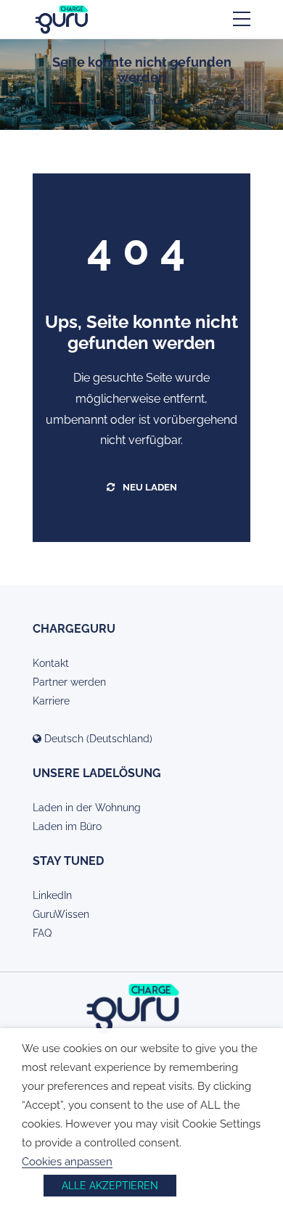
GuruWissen (61, 914)
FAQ (42, 933)
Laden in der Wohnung (87, 807)
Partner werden (69, 682)
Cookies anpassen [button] (67, 1161)
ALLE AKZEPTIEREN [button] (110, 1185)
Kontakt (51, 663)
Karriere (51, 701)
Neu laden (148, 487)
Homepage (160, 101)
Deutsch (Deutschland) (96, 738)
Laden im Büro (67, 826)
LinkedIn (52, 895)
